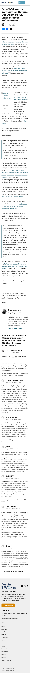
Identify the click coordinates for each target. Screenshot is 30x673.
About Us (4, 629)
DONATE (21, 2)
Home (3, 626)
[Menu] (27, 3)
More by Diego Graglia (15, 328)
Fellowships (5, 649)
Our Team (4, 632)
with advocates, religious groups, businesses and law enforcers (14, 70)
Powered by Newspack (8, 670)
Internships (5, 651)
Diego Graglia (11, 24)
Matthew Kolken (14, 351)
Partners (4, 634)
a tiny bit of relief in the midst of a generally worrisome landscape (14, 206)
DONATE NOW (8, 605)
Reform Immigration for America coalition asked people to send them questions (14, 266)
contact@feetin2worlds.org (10, 618)
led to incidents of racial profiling (13, 196)
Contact (4, 654)
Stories (4, 646)
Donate (4, 657)
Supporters (5, 637)
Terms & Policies (6, 660)
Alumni (3, 640)
